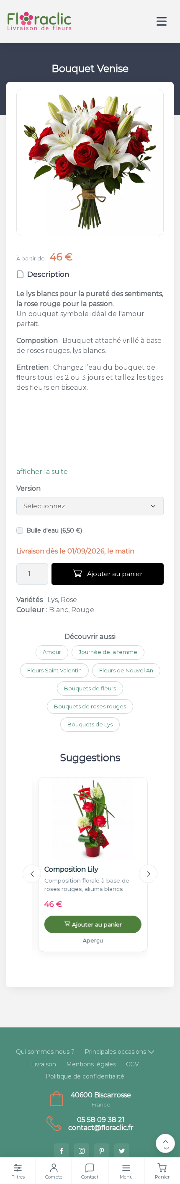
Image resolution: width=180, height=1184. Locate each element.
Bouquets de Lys (90, 724)
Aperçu (90, 940)
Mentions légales (91, 1064)
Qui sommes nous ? (45, 1051)
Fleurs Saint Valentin (54, 670)
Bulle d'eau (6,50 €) (54, 530)
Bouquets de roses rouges (90, 706)
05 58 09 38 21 (101, 1120)
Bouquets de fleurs (90, 688)
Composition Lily (68, 869)
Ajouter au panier (113, 574)
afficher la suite (42, 472)
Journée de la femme (108, 652)
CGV (132, 1064)
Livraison (43, 1064)
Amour (52, 652)
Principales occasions (115, 1051)
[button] (90, 162)
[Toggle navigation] (161, 21)
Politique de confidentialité (85, 1076)
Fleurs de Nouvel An (126, 670)
